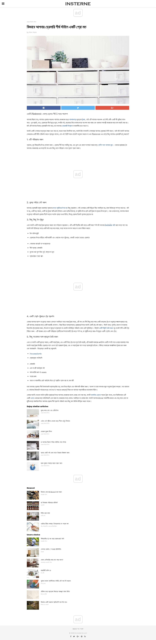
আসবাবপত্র (72, 119)
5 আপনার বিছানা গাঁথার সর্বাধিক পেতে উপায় (53, 442)
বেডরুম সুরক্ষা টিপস (46, 431)
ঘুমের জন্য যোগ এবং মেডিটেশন (49, 410)
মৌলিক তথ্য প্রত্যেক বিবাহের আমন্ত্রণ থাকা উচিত (55, 591)
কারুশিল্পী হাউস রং (46, 570)
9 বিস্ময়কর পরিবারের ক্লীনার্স (49, 503)
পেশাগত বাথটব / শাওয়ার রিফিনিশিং (51, 549)
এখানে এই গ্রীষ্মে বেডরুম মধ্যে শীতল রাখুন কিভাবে (55, 421)
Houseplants (36, 354)
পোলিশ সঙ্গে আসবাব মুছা (105, 145)
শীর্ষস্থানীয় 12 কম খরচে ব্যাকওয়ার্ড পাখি (52, 539)
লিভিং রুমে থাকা (45, 513)
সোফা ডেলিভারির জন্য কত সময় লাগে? (52, 560)
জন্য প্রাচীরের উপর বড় (60, 208)
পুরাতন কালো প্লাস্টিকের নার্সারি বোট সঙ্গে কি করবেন (56, 581)
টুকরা (83, 119)
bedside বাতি (110, 225)
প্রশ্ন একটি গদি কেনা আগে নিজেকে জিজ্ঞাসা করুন (55, 453)
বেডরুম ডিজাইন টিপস (31, 22)
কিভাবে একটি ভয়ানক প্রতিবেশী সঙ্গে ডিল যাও (54, 602)
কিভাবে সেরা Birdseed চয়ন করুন (51, 492)
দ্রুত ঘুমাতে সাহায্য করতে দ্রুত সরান (51, 463)
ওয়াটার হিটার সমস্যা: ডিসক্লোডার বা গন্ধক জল (54, 524)
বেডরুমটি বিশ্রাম (67, 126)
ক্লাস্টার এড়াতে (96, 395)
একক (32, 398)
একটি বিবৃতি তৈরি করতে (106, 328)
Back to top (78, 629)
